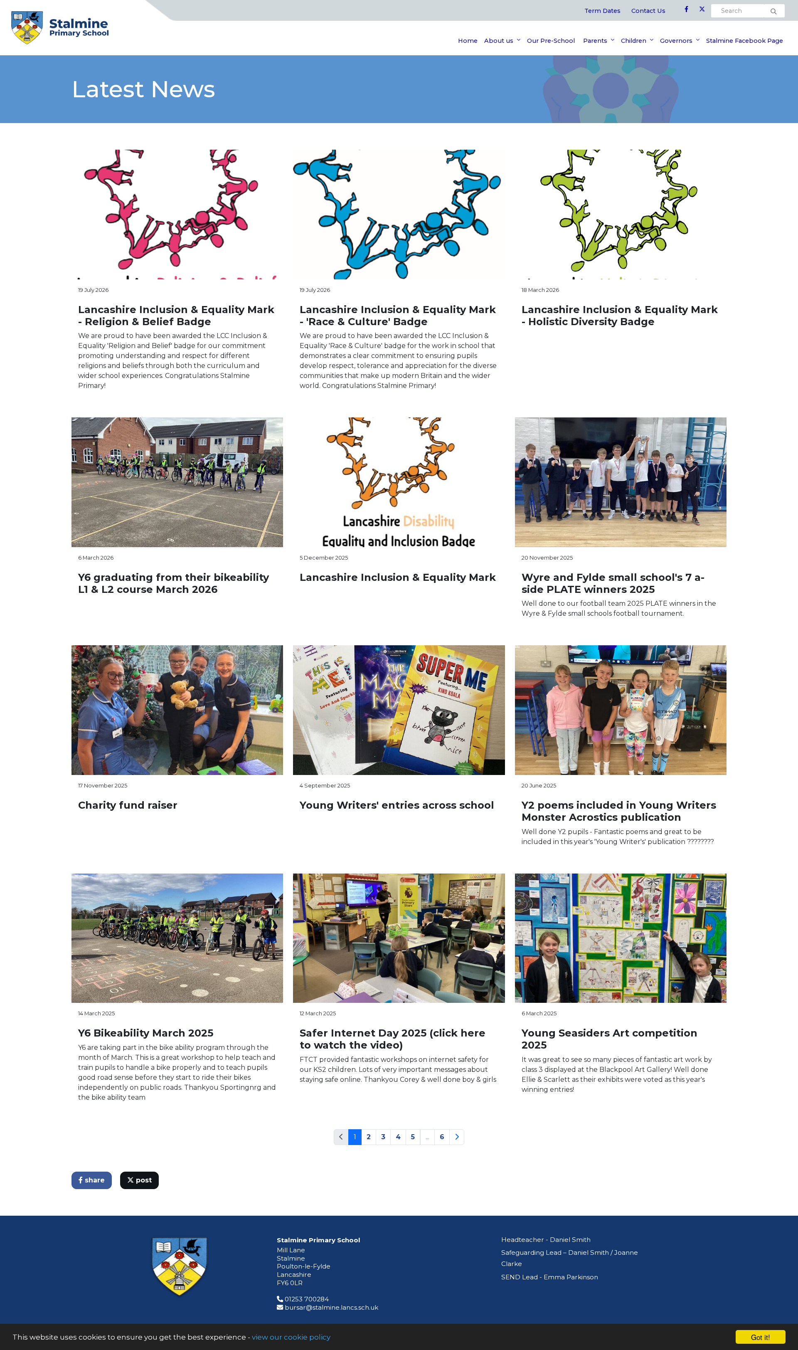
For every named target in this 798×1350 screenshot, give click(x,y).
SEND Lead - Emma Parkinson (549, 1277)
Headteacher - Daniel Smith (546, 1240)
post (143, 1180)
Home (468, 40)
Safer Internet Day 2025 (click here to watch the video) (392, 1039)
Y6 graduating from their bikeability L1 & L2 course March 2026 (173, 583)
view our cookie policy (291, 1337)
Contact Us (648, 11)
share (94, 1180)
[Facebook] (686, 9)
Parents (594, 40)
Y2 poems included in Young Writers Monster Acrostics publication (619, 811)
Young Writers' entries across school (397, 805)
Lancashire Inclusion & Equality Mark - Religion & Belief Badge (176, 316)
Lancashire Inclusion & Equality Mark (398, 577)
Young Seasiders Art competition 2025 (609, 1039)
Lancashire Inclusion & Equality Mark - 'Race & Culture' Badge (398, 316)
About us (498, 40)
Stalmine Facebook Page (744, 40)
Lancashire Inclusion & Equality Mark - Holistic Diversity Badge (620, 316)
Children (633, 40)
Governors (676, 40)
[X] (702, 9)
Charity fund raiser (127, 805)
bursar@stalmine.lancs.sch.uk (331, 1307)
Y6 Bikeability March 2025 (145, 1033)
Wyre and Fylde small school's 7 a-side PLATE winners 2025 (613, 583)
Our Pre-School (551, 40)
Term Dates (602, 11)
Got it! (760, 1337)
